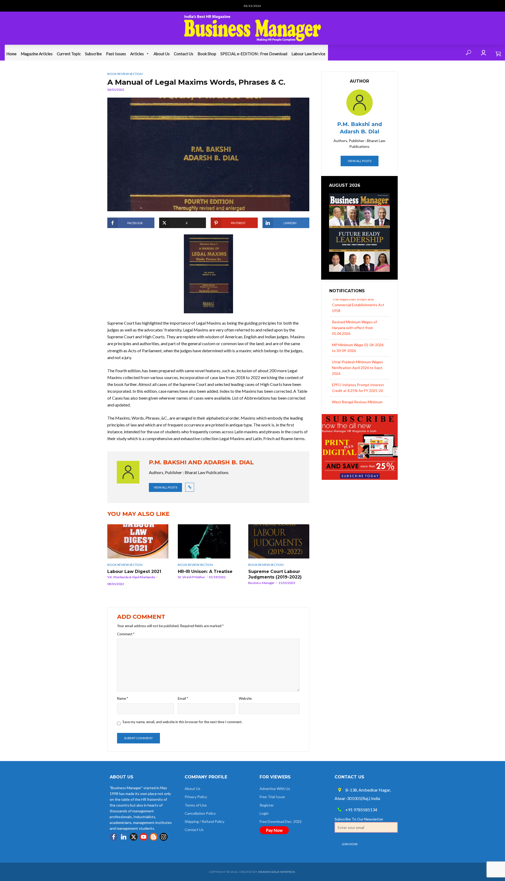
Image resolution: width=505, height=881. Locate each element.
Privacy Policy (196, 796)
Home (11, 53)
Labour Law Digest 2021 (134, 571)
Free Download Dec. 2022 (281, 821)
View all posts (165, 487)
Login (264, 813)
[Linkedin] (124, 837)
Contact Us (183, 53)
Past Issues (116, 53)
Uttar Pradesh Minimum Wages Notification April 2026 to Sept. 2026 (357, 350)
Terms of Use (196, 805)
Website (245, 698)
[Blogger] (154, 837)
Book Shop (207, 53)
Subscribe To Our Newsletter (359, 819)
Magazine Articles (37, 53)
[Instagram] (164, 837)
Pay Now (274, 830)
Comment (125, 634)
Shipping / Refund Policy (204, 821)
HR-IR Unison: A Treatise (205, 571)
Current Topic (69, 53)
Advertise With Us (275, 788)
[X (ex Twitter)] (134, 837)
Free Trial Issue (272, 796)
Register (267, 805)
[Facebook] (114, 837)
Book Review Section (125, 74)
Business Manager (261, 583)
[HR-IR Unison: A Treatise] (208, 541)
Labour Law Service (308, 53)
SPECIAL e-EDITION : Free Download (253, 53)
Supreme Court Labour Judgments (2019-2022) (275, 574)
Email (183, 698)
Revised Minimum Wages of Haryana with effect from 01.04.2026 (354, 310)
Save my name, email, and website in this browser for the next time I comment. (182, 722)
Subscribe (93, 53)
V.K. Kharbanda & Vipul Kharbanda (131, 577)
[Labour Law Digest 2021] (137, 541)
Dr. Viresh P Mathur (191, 577)
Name (122, 698)
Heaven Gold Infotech (276, 871)
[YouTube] (144, 837)
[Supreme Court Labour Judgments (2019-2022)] (278, 541)
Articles (137, 53)
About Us (162, 53)
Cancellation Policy (200, 813)
